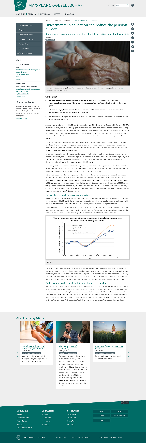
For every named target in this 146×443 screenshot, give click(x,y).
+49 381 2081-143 (23, 94)
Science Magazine (25, 25)
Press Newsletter (25, 53)
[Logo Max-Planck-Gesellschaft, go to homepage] (49, 7)
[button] (128, 84)
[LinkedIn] (132, 28)
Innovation (68, 14)
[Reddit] (132, 33)
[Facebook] (132, 24)
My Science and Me (26, 35)
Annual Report (22, 421)
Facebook (72, 414)
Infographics (24, 49)
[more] (122, 88)
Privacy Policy (75, 437)
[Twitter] (132, 37)
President (20, 414)
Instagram (72, 418)
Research (32, 14)
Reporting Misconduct (24, 428)
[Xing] (132, 42)
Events (21, 30)
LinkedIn (47, 421)
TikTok (46, 424)
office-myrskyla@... (24, 74)
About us (20, 14)
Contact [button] (20, 60)
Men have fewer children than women (109, 347)
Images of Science (26, 39)
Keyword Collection (119, 415)
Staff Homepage (23, 77)
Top (126, 403)
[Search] (127, 5)
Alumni (119, 411)
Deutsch (111, 5)
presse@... (21, 96)
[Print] (132, 51)
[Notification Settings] (132, 5)
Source (20, 118)
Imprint (65, 437)
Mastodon (47, 418)
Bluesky (46, 414)
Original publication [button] (25, 102)
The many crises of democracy (68, 347)
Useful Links (23, 411)
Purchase (20, 424)
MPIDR (20, 79)
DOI (26, 118)
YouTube (72, 421)
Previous (17, 355)
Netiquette (70, 424)
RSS (102, 420)
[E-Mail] (132, 46)
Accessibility (85, 437)
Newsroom (45, 14)
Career (57, 14)
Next (128, 355)
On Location (23, 44)
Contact (102, 411)
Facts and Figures (23, 418)
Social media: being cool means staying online (33, 347)
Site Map (59, 437)
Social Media (48, 411)
